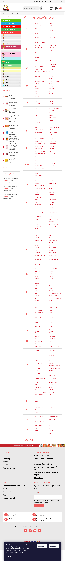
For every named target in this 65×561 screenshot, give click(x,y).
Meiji (36, 243)
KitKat (51, 205)
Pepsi (50, 312)
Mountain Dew (54, 259)
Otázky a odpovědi (13, 515)
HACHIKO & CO (39, 139)
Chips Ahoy (39, 163)
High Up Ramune (40, 151)
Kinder (51, 202)
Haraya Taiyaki (40, 144)
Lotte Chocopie (54, 224)
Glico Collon (40, 132)
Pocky (7, 76)
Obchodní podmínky (43, 464)
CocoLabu (52, 67)
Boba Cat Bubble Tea (10, 54)
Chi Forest (52, 161)
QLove (51, 332)
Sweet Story (53, 378)
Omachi (51, 288)
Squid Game (53, 370)
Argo (37, 31)
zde (26, 552)
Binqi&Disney (53, 50)
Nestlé (51, 274)
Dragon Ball (39, 94)
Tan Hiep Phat (40, 387)
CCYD (36, 64)
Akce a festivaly (9, 498)
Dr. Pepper (53, 91)
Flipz (37, 115)
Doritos (38, 89)
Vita (36, 410)
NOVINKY (7, 20)
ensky (51, 103)
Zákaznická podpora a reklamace (43, 460)
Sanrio (51, 353)
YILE (50, 426)
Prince (51, 320)
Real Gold (52, 336)
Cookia (51, 69)
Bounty (37, 57)
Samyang (38, 353)
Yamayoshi (38, 426)
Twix (50, 395)
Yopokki (51, 431)
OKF (36, 288)
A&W (36, 23)
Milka (37, 248)
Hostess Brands (40, 154)
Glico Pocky (53, 132)
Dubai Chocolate (55, 94)
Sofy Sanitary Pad (55, 365)
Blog (5, 489)
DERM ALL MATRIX (54, 81)
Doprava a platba (41, 456)
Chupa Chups (39, 168)
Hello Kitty (39, 146)
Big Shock (38, 47)
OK (49, 285)
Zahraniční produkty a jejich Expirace (46, 473)
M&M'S (37, 235)
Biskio (37, 52)
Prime (37, 320)
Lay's (50, 217)
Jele (36, 180)
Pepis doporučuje (11, 35)
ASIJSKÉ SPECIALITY (11, 51)
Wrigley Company (41, 421)
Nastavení (11, 557)
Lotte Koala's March (9, 61)
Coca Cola (52, 64)
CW (50, 72)
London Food (54, 222)
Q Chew (37, 327)
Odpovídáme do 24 (14, 519)
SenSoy (51, 355)
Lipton (37, 222)
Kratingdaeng (40, 212)
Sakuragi (52, 350)
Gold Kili (52, 134)
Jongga (51, 185)
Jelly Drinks (9, 71)
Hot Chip (52, 154)
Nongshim (38, 279)
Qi (49, 329)
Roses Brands (54, 346)
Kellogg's (52, 200)
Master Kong (53, 240)
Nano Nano (53, 269)
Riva (50, 343)
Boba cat (52, 52)
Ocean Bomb (53, 283)
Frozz (37, 118)
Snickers (38, 365)
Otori (37, 298)
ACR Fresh (38, 25)
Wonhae (52, 419)
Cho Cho (52, 163)
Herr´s (51, 146)
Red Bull (52, 338)
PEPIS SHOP (39, 312)
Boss (50, 55)
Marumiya (38, 240)
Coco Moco (39, 67)
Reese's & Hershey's (11, 74)
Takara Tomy (53, 382)
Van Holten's (39, 407)
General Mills (54, 127)
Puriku (51, 322)
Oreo (37, 293)
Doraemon (52, 86)
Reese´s (51, 341)
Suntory (52, 375)
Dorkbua (52, 89)
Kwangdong (53, 212)
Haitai (51, 139)
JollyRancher (40, 185)
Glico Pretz (39, 134)
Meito (51, 243)
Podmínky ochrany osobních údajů (46, 468)
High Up (51, 149)
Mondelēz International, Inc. (55, 256)
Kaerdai (51, 195)
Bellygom (52, 45)
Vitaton (51, 410)
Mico (50, 245)
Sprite (37, 370)
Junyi (50, 188)
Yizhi (50, 428)
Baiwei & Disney (54, 37)
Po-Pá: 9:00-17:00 (41, 515)
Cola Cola (38, 69)
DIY (36, 86)
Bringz (51, 57)
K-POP (7, 41)
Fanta (37, 108)
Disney (51, 84)
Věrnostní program (11, 492)
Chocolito (38, 166)
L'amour (38, 217)
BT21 (36, 60)
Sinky (37, 360)
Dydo (37, 96)
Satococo (38, 355)
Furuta (37, 123)
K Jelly (37, 192)
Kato (50, 197)
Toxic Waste (39, 395)
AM (36, 28)
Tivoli (37, 390)
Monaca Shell (40, 255)
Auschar (38, 33)
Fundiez (51, 120)
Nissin (37, 276)
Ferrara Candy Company (54, 109)
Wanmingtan (53, 416)
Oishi (36, 285)
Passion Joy (53, 307)
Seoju (37, 358)
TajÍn (36, 382)
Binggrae (52, 47)
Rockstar (38, 346)
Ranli (37, 336)
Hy (36, 156)
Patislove (38, 310)
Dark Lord (38, 78)
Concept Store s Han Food (14, 486)
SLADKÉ (7, 79)
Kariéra (6, 462)
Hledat (41, 8)
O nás (5, 456)
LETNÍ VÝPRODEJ (10, 26)
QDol (37, 329)
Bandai (37, 40)
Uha (36, 401)
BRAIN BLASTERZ (10, 68)
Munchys (38, 264)
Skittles (51, 360)
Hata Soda (52, 144)
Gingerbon (39, 129)
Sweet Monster (40, 378)
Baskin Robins (40, 42)
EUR (45, 1)
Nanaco (37, 269)
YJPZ (36, 431)
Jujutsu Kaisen (40, 188)
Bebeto (37, 45)
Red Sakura (39, 341)
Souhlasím (54, 546)
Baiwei (37, 37)
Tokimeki (52, 390)
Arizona (52, 31)
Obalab (37, 283)
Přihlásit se (39, 506)
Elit (36, 101)
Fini (36, 113)
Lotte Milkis (53, 227)
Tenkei (51, 387)
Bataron (52, 42)
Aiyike (51, 25)
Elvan (51, 101)
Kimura (37, 202)
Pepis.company (9, 468)
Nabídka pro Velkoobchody (14, 465)
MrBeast (38, 262)
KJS (36, 207)
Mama (37, 238)
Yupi (50, 433)
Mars (50, 238)
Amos (50, 28)
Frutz (37, 120)
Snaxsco (52, 363)
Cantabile (8, 58)
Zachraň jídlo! (10, 29)
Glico (51, 129)
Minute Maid (53, 250)
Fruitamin (52, 118)
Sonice (37, 368)
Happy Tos (52, 141)
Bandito (52, 40)
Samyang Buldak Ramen (10, 47)
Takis (36, 385)
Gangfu (37, 127)
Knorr (51, 207)
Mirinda (38, 253)
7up (42, 439)
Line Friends (53, 219)
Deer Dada (52, 78)
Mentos (37, 245)
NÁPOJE (7, 85)
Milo (36, 250)
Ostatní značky (54, 296)
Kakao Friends (40, 197)
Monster (38, 259)
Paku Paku (38, 305)
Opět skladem (9, 23)
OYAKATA (38, 301)
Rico (36, 343)
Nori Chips (52, 279)
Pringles (38, 322)
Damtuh (51, 76)
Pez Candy (38, 315)
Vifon (51, 407)
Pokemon (38, 317)
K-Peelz (51, 192)
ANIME (6, 43)
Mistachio (52, 253)
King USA (38, 205)
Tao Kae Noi (8, 65)
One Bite (38, 290)
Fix (50, 113)
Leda (36, 219)
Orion (37, 296)
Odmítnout (42, 546)
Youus (37, 433)
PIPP (50, 315)
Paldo (51, 305)
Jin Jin (51, 180)
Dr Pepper (38, 91)
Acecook (52, 23)
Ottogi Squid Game (55, 298)
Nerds (51, 271)
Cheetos (38, 161)
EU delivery (39, 478)
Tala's (51, 385)
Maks (50, 235)
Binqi (37, 50)
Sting (50, 373)
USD (51, 1)
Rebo (37, 338)
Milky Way (52, 248)
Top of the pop (40, 392)
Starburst (38, 373)
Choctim (52, 166)
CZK (39, 1)
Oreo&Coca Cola (55, 293)
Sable (37, 350)
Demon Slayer (40, 81)
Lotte (37, 224)
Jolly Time (52, 183)
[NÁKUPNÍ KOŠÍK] (60, 8)
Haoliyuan (38, 141)
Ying (36, 428)
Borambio (38, 55)
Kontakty (6, 459)
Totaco (51, 392)
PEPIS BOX (8, 38)
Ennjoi (37, 103)
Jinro (37, 183)
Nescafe (38, 274)
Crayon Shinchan (41, 72)
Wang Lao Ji (39, 416)
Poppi (51, 317)
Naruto (37, 271)
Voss (36, 412)
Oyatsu (51, 301)
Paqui (37, 307)
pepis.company (44, 519)
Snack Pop (38, 363)
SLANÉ (7, 82)
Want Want (39, 419)
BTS (50, 60)
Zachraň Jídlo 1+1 (10, 32)
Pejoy (51, 310)
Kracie (51, 210)
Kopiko (37, 210)
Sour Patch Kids (54, 368)
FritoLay (52, 115)
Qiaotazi (38, 332)
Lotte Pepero (40, 231)
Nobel (51, 276)
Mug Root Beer (54, 262)
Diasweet (38, 84)
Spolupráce (7, 495)
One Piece (52, 290)
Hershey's (38, 149)
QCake (51, 327)
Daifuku (38, 76)
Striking (38, 375)
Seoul (51, 358)
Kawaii (37, 200)
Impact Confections (39, 174)
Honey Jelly (53, 151)
